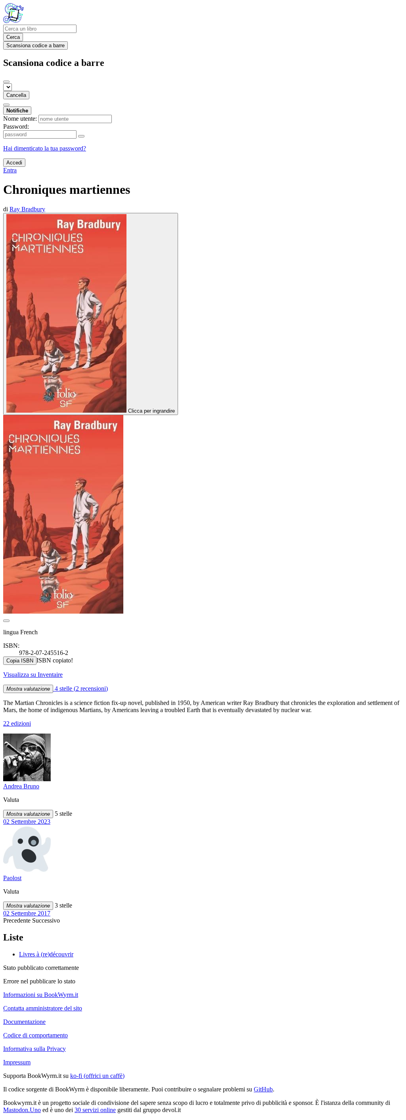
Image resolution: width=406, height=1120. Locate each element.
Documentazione (24, 1021)
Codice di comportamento (35, 1035)
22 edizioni (17, 723)
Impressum (17, 1062)
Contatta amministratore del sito (42, 1008)
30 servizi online (95, 1109)
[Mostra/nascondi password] (81, 136)
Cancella (16, 95)
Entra (10, 170)
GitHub (263, 1089)
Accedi (14, 163)
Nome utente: (20, 118)
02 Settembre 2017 (26, 913)
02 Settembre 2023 (26, 821)
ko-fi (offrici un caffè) (97, 1075)
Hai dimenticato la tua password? (44, 148)
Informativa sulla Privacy (34, 1048)
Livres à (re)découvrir (46, 954)
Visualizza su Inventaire (33, 674)
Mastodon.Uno (22, 1109)
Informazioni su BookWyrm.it (40, 994)
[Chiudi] (6, 82)
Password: (16, 126)
